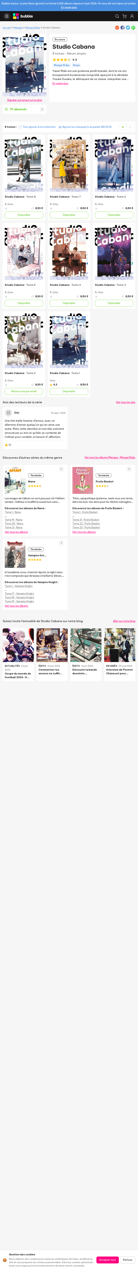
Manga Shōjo (32, 27)
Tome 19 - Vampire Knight (19, 601)
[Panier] (124, 16)
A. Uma (9, 204)
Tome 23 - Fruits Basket (86, 527)
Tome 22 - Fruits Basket (86, 523)
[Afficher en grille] (122, 127)
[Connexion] (132, 16)
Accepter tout (107, 1259)
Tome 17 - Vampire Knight (19, 593)
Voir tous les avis (125, 402)
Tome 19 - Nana (13, 519)
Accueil (7, 27)
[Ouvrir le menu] (6, 16)
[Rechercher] (117, 16)
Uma (52, 380)
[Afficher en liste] (129, 127)
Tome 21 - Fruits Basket (85, 519)
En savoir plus (69, 7)
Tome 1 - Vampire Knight (18, 586)
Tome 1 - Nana (13, 512)
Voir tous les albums (16, 532)
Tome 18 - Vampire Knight (19, 597)
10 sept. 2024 (58, 412)
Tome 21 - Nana (13, 527)
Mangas (18, 27)
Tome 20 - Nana (14, 523)
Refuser (127, 1259)
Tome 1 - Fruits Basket (85, 512)
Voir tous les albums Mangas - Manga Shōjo (109, 457)
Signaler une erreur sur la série (24, 100)
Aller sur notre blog (124, 621)
